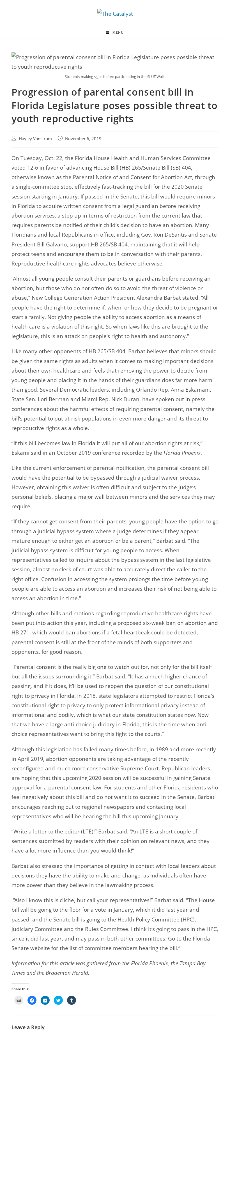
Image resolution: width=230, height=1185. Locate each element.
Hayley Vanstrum (35, 138)
